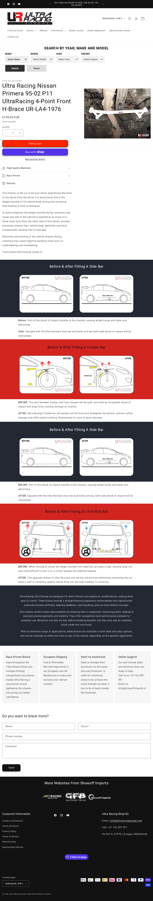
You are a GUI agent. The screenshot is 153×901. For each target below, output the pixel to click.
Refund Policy (9, 842)
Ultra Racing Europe (17, 894)
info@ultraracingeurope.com (126, 820)
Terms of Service (10, 826)
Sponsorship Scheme (12, 847)
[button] (31, 30)
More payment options (35, 159)
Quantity (6, 127)
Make (8, 54)
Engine (85, 54)
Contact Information (12, 821)
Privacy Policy (9, 831)
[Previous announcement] (50, 4)
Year (59, 54)
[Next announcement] (103, 4)
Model (34, 54)
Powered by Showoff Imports (38, 894)
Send (11, 767)
